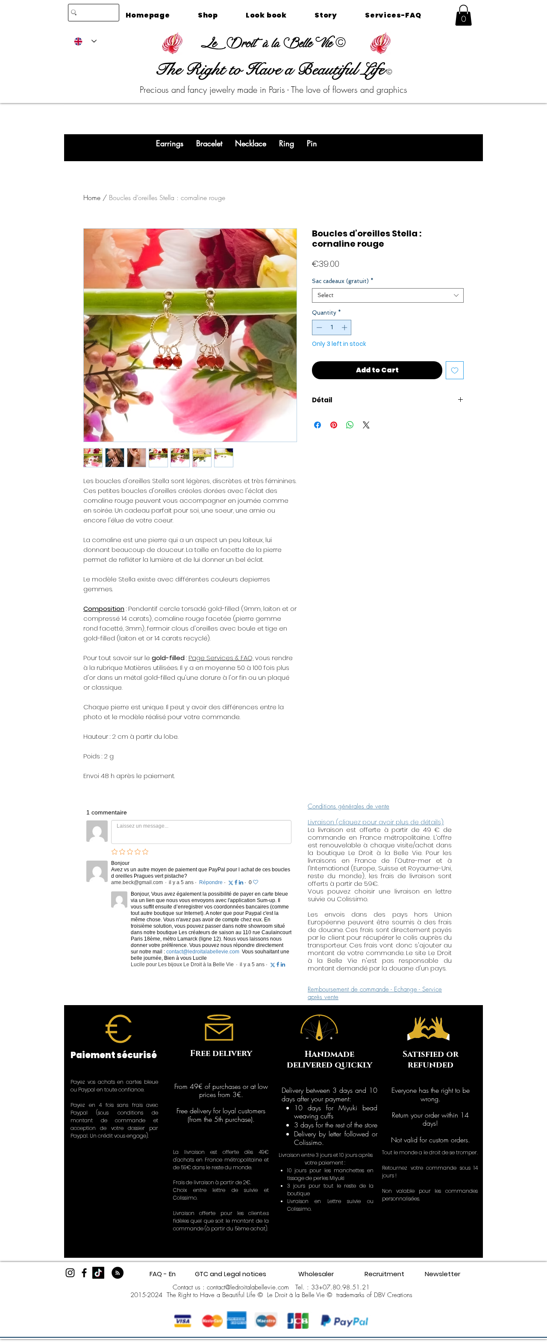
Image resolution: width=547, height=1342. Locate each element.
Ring (286, 143)
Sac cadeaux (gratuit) (342, 281)
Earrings (169, 143)
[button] (463, 15)
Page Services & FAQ (220, 657)
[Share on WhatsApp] (350, 425)
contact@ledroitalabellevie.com (248, 1287)
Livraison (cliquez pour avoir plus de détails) (376, 821)
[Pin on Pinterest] (334, 425)
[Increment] (345, 327)
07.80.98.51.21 (346, 1287)
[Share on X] (366, 425)
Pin (312, 143)
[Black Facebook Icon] (84, 1273)
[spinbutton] (331, 327)
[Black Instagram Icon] (70, 1273)
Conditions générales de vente (348, 806)
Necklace (250, 143)
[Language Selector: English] (85, 41)
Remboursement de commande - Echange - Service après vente (375, 993)
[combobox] (388, 295)
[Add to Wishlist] (455, 370)
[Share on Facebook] (317, 425)
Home (91, 197)
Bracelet (209, 143)
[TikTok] (98, 1273)
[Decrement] (318, 327)
